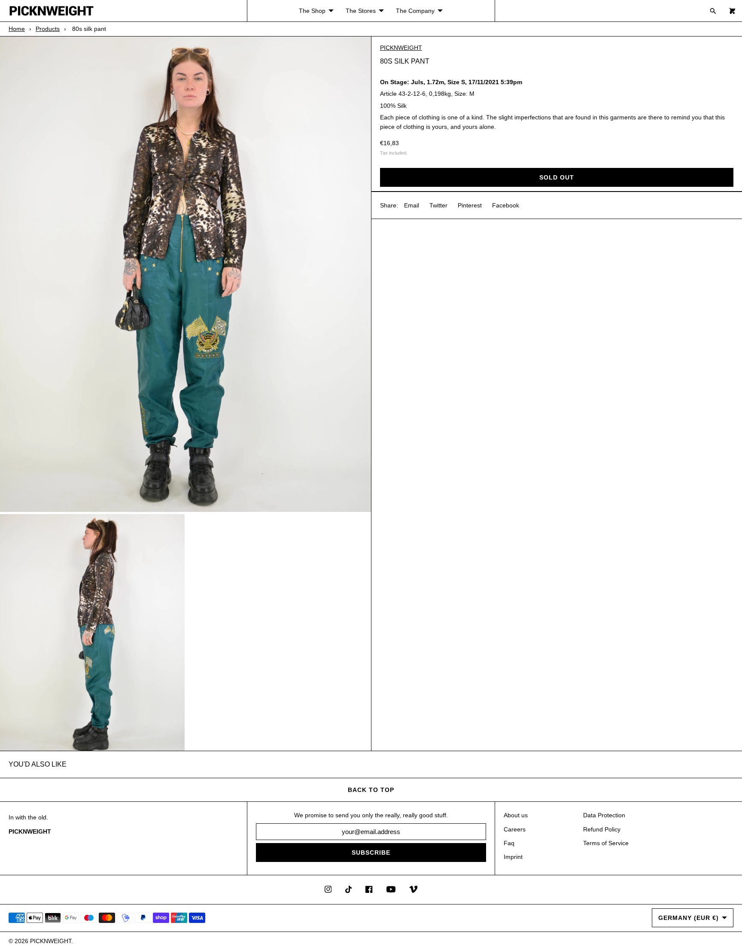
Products (48, 28)
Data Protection (604, 815)
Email (411, 204)
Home (17, 28)
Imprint (513, 856)
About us (516, 815)
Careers (515, 829)
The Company (415, 10)
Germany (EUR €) (688, 917)
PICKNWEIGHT (401, 47)
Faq (509, 843)
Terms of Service (606, 843)
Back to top (371, 789)
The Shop (312, 10)
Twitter (438, 204)
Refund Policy (601, 829)
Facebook (505, 204)
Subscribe (371, 852)
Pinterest (470, 204)
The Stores (361, 10)
